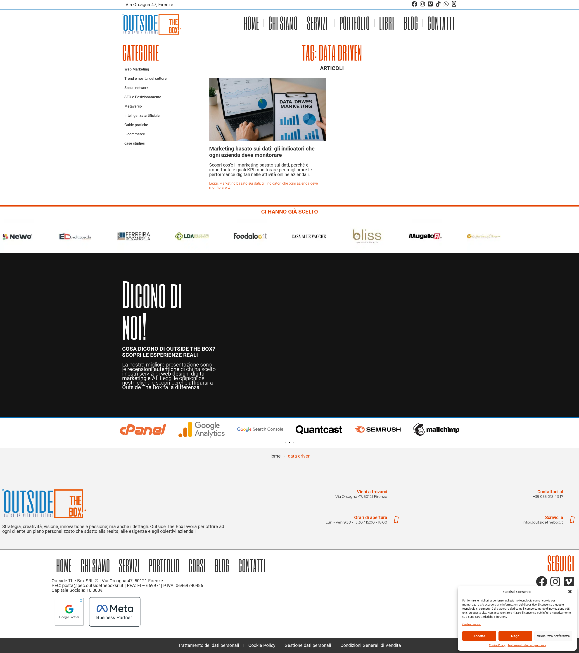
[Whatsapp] (446, 4)
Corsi (197, 565)
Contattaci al (550, 491)
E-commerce (134, 134)
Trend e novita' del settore (145, 78)
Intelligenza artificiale (142, 115)
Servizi (317, 23)
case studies (134, 143)
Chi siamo (283, 23)
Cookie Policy (497, 645)
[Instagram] (422, 4)
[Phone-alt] (454, 4)
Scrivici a (554, 517)
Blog (410, 23)
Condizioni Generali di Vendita (370, 645)
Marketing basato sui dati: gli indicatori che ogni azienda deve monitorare (262, 152)
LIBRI (386, 23)
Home (251, 23)
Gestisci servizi (471, 624)
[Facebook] (414, 4)
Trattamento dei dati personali (527, 645)
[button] (570, 591)
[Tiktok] (438, 4)
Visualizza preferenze (553, 636)
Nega (515, 636)
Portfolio (354, 23)
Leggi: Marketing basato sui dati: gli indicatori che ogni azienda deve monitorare (263, 185)
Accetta (479, 636)
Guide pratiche (136, 125)
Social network (136, 88)
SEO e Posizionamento (142, 97)
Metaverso (133, 106)
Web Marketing (136, 69)
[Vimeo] (430, 4)
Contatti (441, 23)
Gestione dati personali (308, 645)
